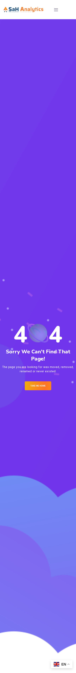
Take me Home (38, 386)
